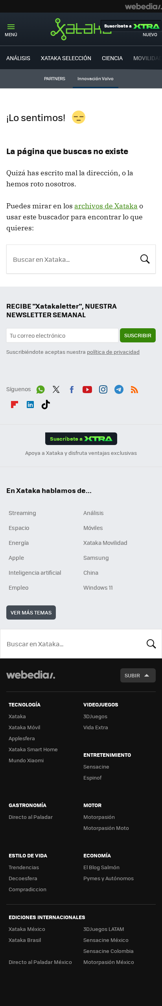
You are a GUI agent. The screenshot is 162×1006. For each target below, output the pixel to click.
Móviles (93, 528)
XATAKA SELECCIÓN (66, 58)
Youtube (87, 388)
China (90, 572)
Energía (19, 542)
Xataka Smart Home (33, 749)
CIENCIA (112, 58)
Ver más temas (31, 612)
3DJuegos (95, 716)
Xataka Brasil (25, 939)
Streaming (22, 513)
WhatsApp (40, 388)
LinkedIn (30, 403)
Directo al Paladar (31, 816)
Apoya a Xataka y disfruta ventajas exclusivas (81, 453)
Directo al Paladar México (40, 962)
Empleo (18, 587)
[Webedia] (143, 6)
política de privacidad (113, 351)
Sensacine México (106, 939)
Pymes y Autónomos (108, 878)
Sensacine (96, 766)
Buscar (145, 258)
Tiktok (45, 403)
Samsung (96, 557)
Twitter (56, 388)
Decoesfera (23, 878)
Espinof (92, 777)
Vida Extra (95, 727)
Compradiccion (27, 889)
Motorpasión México (108, 962)
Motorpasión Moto (106, 827)
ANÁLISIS (18, 58)
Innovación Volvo (95, 78)
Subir (132, 675)
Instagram (103, 388)
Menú (11, 34)
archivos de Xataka (106, 205)
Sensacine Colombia (108, 951)
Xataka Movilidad (105, 542)
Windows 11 (98, 587)
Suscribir (137, 335)
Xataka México (27, 928)
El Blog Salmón (101, 867)
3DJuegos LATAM (103, 928)
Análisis (93, 513)
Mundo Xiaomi (26, 760)
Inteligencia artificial (35, 572)
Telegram (118, 388)
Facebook (71, 388)
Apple (16, 557)
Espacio (19, 528)
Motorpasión (99, 816)
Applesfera (22, 738)
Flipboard (14, 403)
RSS (134, 388)
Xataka (81, 29)
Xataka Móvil (24, 727)
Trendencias (24, 867)
